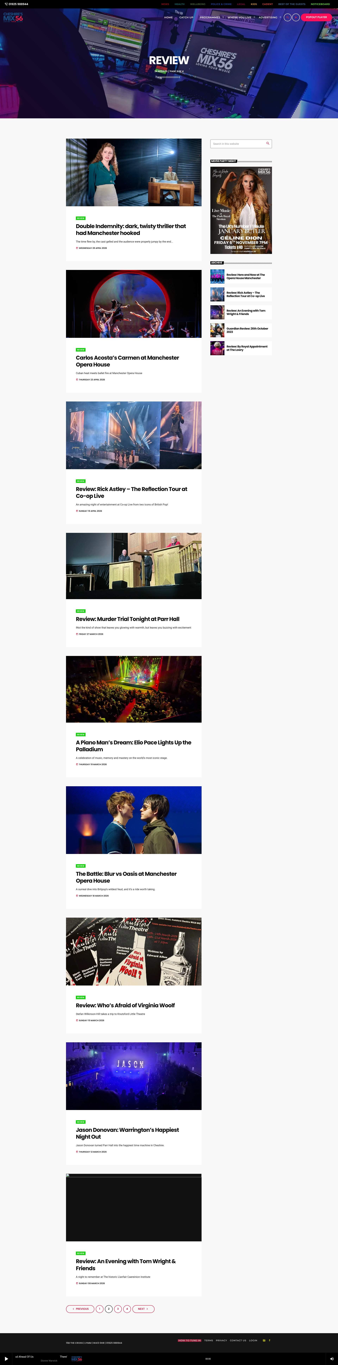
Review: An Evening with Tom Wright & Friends (126, 1264)
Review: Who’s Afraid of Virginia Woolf (125, 1005)
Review (80, 218)
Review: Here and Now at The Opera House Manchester (246, 276)
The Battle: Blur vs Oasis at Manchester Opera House (126, 877)
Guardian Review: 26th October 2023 (247, 330)
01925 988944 (16, 4)
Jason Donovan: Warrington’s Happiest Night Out (127, 1133)
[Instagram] (264, 1340)
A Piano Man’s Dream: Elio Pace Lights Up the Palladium (133, 746)
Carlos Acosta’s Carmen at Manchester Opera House (127, 361)
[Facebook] (269, 1340)
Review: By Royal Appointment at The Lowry (247, 348)
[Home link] (13, 17)
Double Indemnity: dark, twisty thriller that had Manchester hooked (131, 229)
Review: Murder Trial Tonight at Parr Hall (127, 619)
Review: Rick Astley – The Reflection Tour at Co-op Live (131, 492)
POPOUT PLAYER (316, 17)
